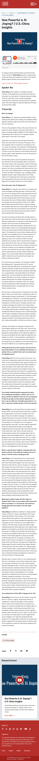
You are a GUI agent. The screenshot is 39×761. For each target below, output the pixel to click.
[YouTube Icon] (17, 729)
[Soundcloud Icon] (25, 729)
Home (3, 13)
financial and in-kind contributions (20, 740)
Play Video (9, 715)
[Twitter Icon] (6, 729)
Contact (11, 751)
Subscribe (27, 751)
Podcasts (11, 13)
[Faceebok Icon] (3, 729)
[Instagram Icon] (14, 729)
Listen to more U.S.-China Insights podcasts (15, 83)
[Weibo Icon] (21, 729)
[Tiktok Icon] (30, 730)
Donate (19, 751)
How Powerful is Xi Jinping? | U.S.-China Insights (18, 700)
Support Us (5, 734)
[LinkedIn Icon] (10, 729)
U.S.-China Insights (8, 640)
